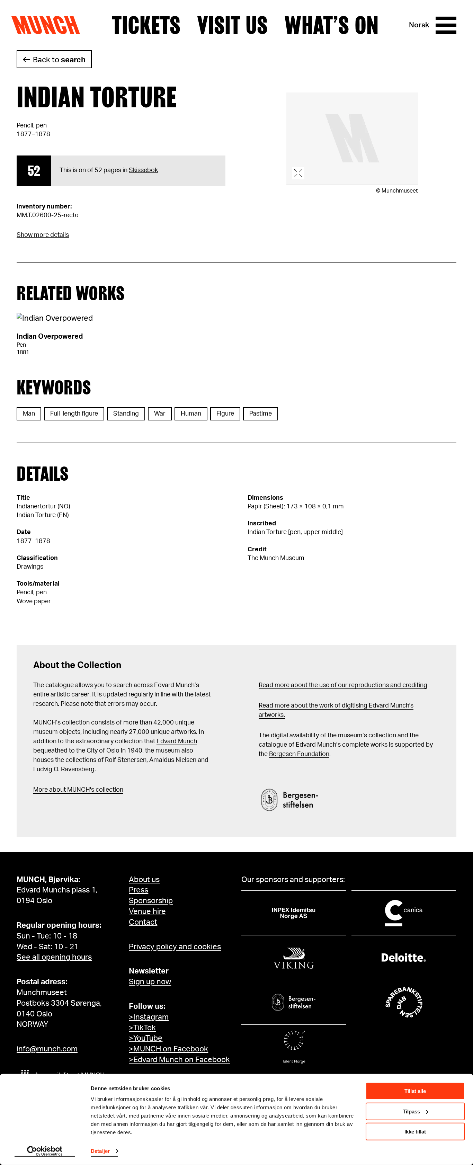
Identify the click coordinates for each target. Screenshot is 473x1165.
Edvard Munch (177, 741)
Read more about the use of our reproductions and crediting (343, 685)
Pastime (260, 414)
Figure (225, 414)
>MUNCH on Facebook (168, 1049)
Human (191, 414)
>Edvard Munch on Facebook (179, 1060)
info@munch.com (47, 1049)
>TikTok (142, 1028)
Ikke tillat (415, 1132)
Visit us (232, 25)
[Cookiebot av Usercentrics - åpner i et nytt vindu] (45, 1151)
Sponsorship (151, 901)
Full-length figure (74, 414)
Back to (59, 60)
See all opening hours (54, 957)
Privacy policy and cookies (175, 947)
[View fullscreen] (352, 138)
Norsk (419, 25)
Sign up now (150, 982)
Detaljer (100, 1151)
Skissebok (143, 170)
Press (138, 890)
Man (29, 414)
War (160, 414)
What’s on (331, 25)
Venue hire (147, 911)
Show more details (43, 235)
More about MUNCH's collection (78, 790)
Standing (126, 414)
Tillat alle (415, 1091)
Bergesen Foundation (299, 754)
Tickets (146, 25)
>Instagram (149, 1017)
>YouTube (145, 1038)
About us (144, 879)
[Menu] (446, 25)
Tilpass (411, 1111)
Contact (143, 922)
